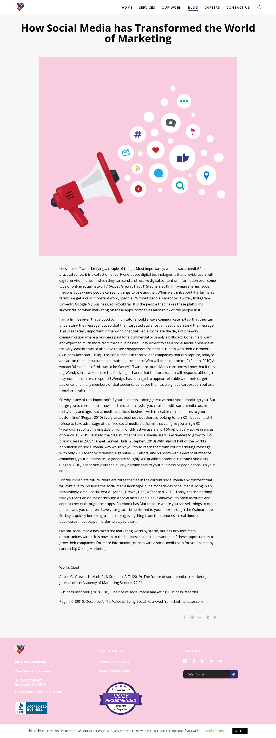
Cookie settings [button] (216, 731)
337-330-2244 (119, 662)
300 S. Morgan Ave (28, 680)
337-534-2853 (120, 671)
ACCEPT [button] (240, 731)
